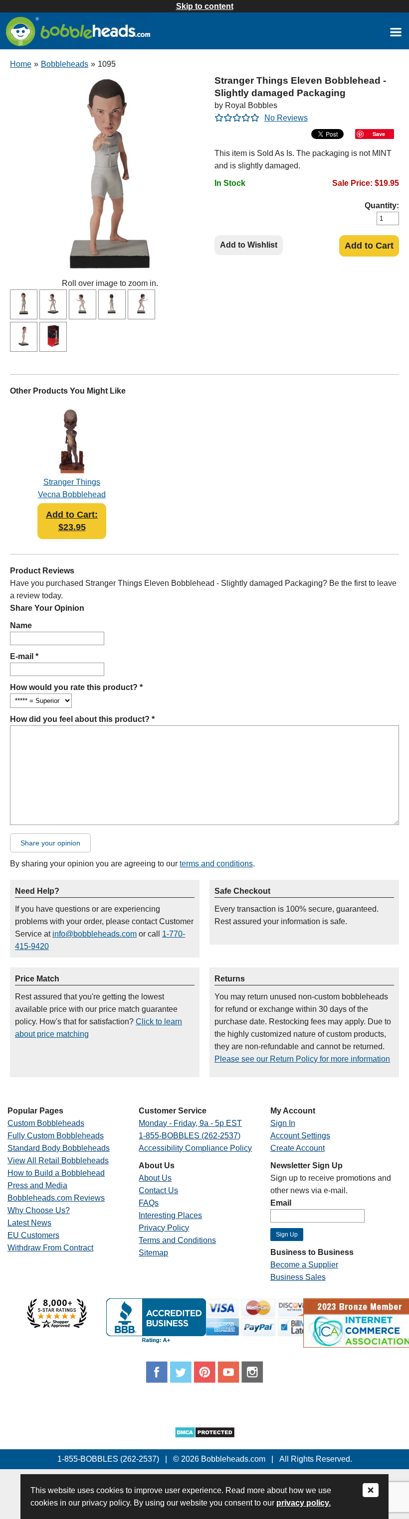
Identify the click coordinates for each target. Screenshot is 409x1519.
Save (379, 134)
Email (280, 1203)
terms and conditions (216, 863)
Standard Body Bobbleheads (58, 1148)
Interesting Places (170, 1215)
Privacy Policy (164, 1228)
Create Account (297, 1148)
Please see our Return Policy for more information (302, 1059)
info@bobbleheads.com (94, 934)
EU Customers (33, 1235)
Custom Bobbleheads (45, 1123)
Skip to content (204, 6)
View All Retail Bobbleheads (58, 1160)
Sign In (282, 1123)
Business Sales (298, 1277)
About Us (155, 1178)
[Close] (371, 1491)
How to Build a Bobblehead (56, 1173)
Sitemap (153, 1252)
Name (21, 625)
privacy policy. (303, 1503)
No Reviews (286, 118)
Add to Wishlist (248, 245)
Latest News (29, 1223)
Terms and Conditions (177, 1240)
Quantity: (382, 205)
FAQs (149, 1203)
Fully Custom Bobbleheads (55, 1135)
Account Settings (300, 1135)
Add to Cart (369, 246)
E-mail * (24, 656)
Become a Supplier (304, 1264)
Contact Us (158, 1190)
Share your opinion (50, 843)
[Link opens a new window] (395, 31)
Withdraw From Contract (50, 1247)
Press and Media (37, 1185)
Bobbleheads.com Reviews (56, 1198)
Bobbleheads (64, 64)
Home (20, 64)
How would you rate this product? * (76, 687)
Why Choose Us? (38, 1210)
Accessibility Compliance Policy (195, 1148)
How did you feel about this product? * (82, 719)
